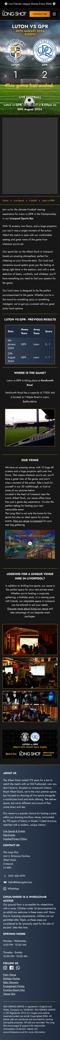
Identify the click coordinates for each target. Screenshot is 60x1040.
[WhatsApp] (18, 968)
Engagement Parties (13, 986)
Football (33, 200)
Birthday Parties (11, 978)
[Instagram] (5, 968)
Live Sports (19, 200)
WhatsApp (13, 888)
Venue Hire (9, 994)
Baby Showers (10, 982)
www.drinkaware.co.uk (13, 1032)
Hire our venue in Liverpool (28, 521)
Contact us (40, 14)
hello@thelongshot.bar (20, 882)
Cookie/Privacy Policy (15, 839)
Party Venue (9, 975)
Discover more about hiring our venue (27, 609)
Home (5, 200)
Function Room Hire (14, 990)
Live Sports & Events (14, 831)
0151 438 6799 (16, 876)
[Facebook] (11, 968)
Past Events (9, 835)
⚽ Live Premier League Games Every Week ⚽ (30, 4)
